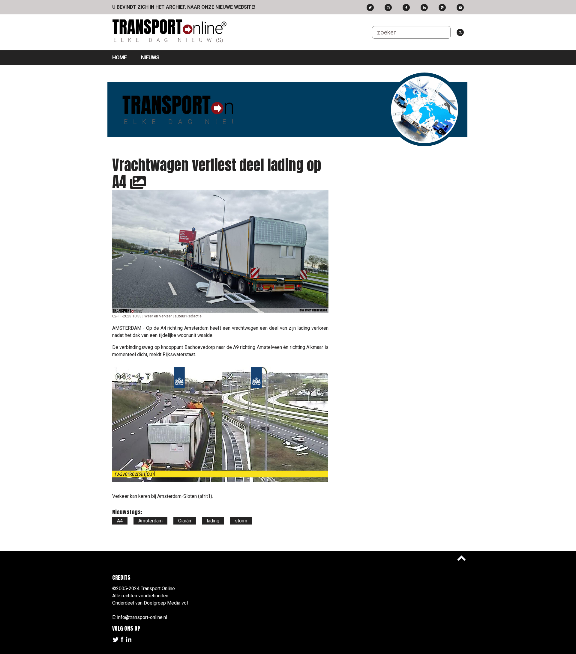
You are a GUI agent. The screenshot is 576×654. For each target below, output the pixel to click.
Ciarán (184, 521)
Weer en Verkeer (158, 316)
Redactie (194, 316)
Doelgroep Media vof (166, 603)
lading (213, 521)
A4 (120, 521)
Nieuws (150, 57)
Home (119, 57)
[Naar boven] (461, 558)
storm (241, 521)
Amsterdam (150, 521)
